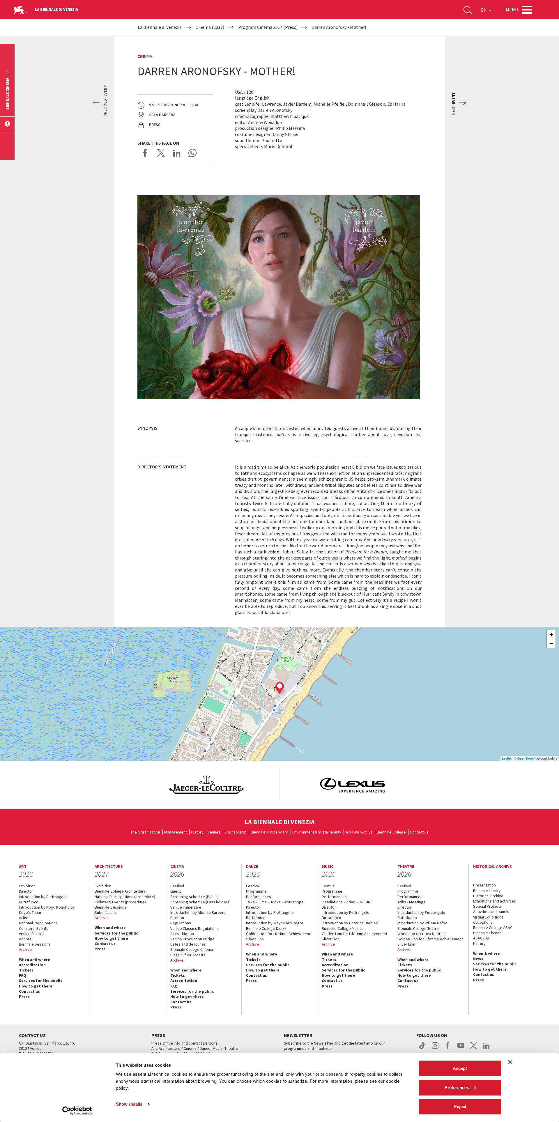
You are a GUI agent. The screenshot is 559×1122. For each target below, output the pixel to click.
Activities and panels (491, 911)
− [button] (551, 643)
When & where (486, 953)
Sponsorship (235, 832)
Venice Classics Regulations (194, 928)
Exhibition (27, 886)
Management (175, 832)
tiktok (422, 1048)
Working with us (359, 832)
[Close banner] (510, 1062)
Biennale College (391, 832)
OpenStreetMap (528, 758)
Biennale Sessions (35, 944)
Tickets (26, 970)
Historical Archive (488, 895)
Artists (25, 917)
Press (24, 996)
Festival (177, 886)
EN (484, 10)
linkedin (486, 1048)
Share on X (161, 152)
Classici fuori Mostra (188, 955)
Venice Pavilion (32, 933)
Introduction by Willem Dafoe (422, 922)
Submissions (106, 912)
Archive (25, 949)
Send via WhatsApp (192, 152)
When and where (34, 959)
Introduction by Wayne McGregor (274, 922)
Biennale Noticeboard (269, 832)
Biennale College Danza (266, 928)
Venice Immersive (185, 907)
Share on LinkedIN (176, 152)
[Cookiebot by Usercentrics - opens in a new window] (77, 1110)
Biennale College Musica (343, 928)
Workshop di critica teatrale (421, 933)
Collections (483, 922)
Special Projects (487, 906)
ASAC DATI (482, 938)
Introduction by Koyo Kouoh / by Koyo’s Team (47, 910)
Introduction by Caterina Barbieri (350, 922)
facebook (448, 1048)
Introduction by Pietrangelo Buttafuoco (43, 899)
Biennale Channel (488, 932)
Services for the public (40, 980)
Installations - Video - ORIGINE (347, 902)
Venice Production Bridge (192, 939)
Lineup (176, 891)
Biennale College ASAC (492, 927)
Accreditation (32, 964)
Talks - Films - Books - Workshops (274, 902)
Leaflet (507, 758)
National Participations (38, 922)
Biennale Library (487, 890)
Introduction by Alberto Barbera (198, 912)
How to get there (35, 986)
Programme (256, 891)
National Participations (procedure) (125, 896)
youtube (461, 1048)
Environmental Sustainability (316, 832)
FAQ (22, 975)
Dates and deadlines (188, 944)
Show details (129, 1104)
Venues (214, 832)
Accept (460, 1068)
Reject (460, 1106)
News (478, 958)
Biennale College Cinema (191, 949)
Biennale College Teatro (418, 928)
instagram (435, 1048)
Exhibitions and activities (494, 901)
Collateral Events (33, 928)
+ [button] (551, 634)
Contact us (419, 832)
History (197, 832)
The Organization (145, 832)
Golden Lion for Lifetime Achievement (279, 933)
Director (26, 891)
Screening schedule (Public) (194, 896)
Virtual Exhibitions (488, 917)
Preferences (457, 1087)
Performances (258, 896)
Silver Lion (255, 939)
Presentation (484, 885)
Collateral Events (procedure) (120, 902)
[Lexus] (353, 785)
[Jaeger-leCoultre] (206, 785)
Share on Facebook (145, 152)
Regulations (180, 922)
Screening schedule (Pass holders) (200, 902)
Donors (25, 939)
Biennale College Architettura (120, 891)
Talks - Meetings (411, 902)
